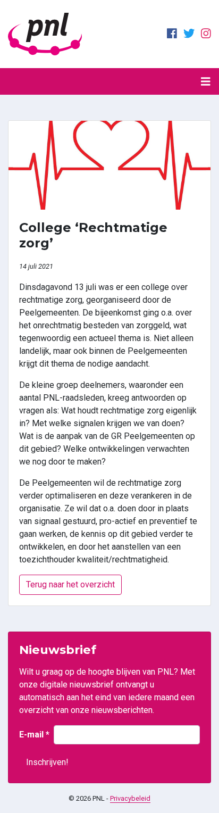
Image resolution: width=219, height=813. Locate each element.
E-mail (34, 734)
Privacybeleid (130, 798)
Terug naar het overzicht (70, 584)
